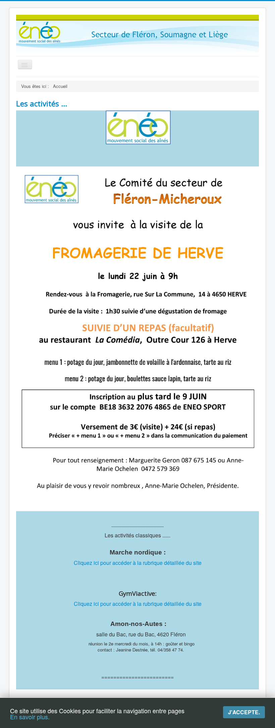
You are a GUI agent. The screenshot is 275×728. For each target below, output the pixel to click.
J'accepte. (244, 712)
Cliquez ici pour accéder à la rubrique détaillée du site (138, 563)
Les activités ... (41, 103)
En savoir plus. (30, 716)
